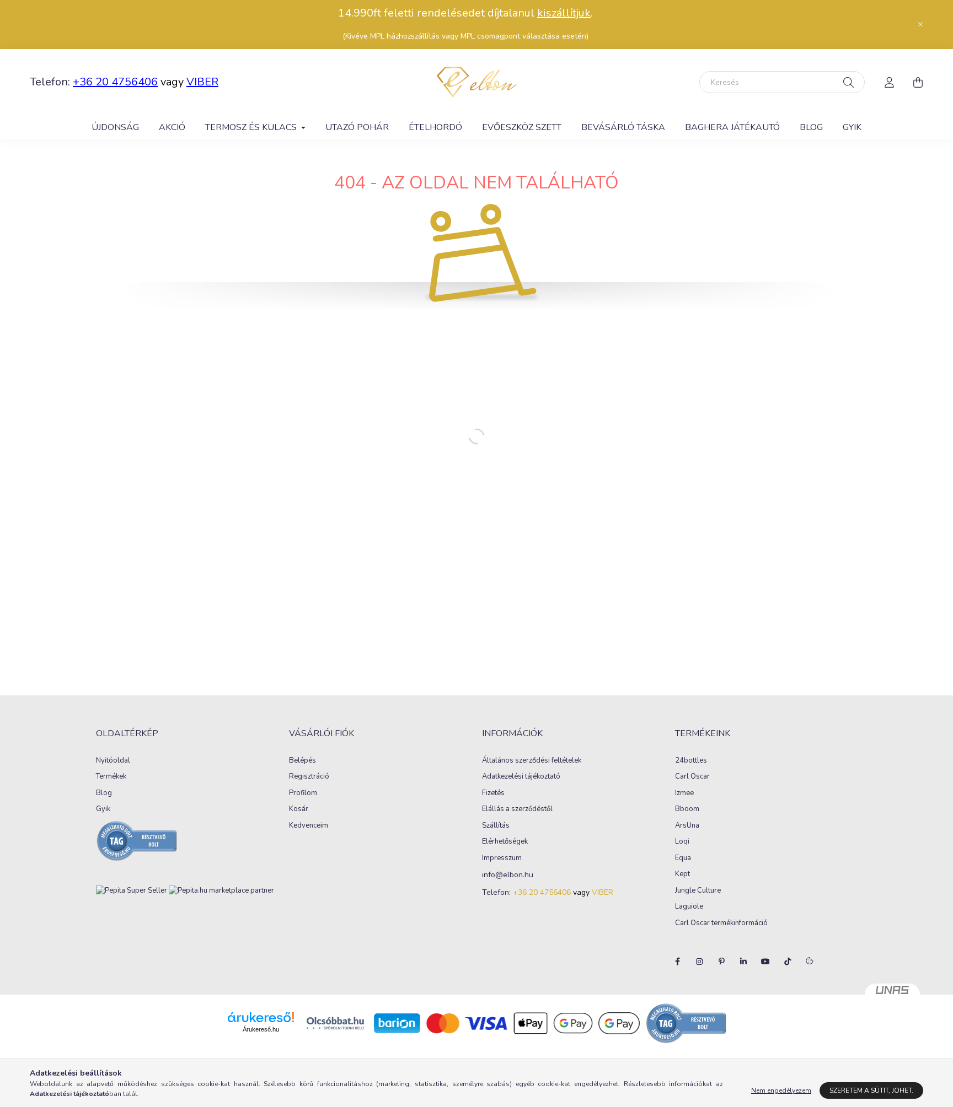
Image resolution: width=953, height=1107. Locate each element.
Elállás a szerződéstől (517, 809)
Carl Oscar (692, 777)
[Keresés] (848, 82)
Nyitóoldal (113, 761)
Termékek (111, 777)
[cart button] (918, 82)
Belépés (302, 761)
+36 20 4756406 (115, 81)
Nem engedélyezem (781, 1090)
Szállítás (496, 826)
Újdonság (115, 127)
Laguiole (689, 907)
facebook (677, 962)
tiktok (788, 962)
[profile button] (889, 82)
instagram (699, 962)
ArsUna (687, 826)
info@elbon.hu (507, 875)
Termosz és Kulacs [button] (252, 127)
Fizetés (493, 793)
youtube (765, 962)
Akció (172, 127)
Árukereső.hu (261, 1029)
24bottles (691, 761)
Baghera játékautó (732, 127)
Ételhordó (435, 127)
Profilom (303, 793)
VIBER (202, 81)
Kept (682, 874)
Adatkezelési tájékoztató (521, 777)
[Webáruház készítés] (892, 995)
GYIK (852, 127)
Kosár (298, 809)
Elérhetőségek (505, 842)
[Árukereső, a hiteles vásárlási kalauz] (686, 1022)
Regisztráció (309, 777)
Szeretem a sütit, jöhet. (871, 1090)
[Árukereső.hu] (261, 1017)
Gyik (103, 809)
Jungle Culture (698, 891)
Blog (811, 127)
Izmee (684, 793)
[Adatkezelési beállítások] (810, 962)
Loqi (682, 842)
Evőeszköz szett (521, 127)
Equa (683, 858)
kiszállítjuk (564, 13)
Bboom (687, 809)
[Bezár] (920, 24)
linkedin (743, 962)
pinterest (721, 962)
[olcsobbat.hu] (335, 1022)
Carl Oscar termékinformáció (721, 923)
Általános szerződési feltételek (531, 761)
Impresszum (502, 858)
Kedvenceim (308, 826)
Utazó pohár (357, 127)
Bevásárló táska (623, 127)
